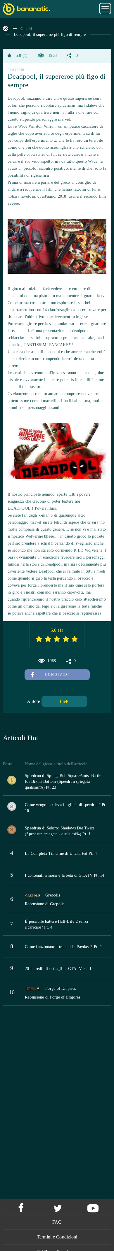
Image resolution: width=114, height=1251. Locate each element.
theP (64, 701)
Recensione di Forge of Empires (52, 997)
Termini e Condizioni (57, 1236)
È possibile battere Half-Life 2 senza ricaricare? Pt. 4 (56, 924)
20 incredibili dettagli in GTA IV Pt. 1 (58, 968)
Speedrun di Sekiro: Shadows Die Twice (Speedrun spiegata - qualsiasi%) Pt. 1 (59, 831)
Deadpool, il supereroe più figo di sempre (50, 34)
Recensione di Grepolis (45, 904)
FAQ (57, 1222)
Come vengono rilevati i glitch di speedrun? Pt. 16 (66, 808)
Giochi (26, 29)
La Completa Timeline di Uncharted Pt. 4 (61, 853)
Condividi (57, 675)
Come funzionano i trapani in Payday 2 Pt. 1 (63, 947)
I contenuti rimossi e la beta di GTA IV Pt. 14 (64, 875)
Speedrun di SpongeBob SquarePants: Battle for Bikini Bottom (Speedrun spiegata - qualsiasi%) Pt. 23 (63, 781)
